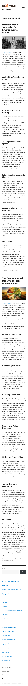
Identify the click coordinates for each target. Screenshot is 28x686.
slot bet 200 (5, 623)
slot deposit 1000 (7, 656)
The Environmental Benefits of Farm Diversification (12, 281)
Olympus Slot (6, 594)
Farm (10, 558)
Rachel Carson (19, 272)
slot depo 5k (5, 652)
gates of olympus (7, 648)
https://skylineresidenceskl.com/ (12, 589)
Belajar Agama (6, 667)
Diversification (20, 558)
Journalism (13, 272)
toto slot (4, 606)
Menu (23, 7)
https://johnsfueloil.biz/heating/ (12, 610)
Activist (16, 270)
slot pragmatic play (8, 598)
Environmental (6, 272)
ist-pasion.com (6, 52)
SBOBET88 (5, 585)
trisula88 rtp (6, 635)
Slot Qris (4, 602)
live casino (5, 614)
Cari (3, 569)
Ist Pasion (6, 10)
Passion (4, 675)
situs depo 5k (6, 660)
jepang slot (5, 644)
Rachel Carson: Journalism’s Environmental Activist (10, 28)
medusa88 (5, 619)
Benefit (14, 558)
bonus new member (8, 631)
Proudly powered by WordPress (15, 683)
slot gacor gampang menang (10, 581)
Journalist (11, 270)
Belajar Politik (6, 671)
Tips (3, 678)
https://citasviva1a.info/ (9, 627)
